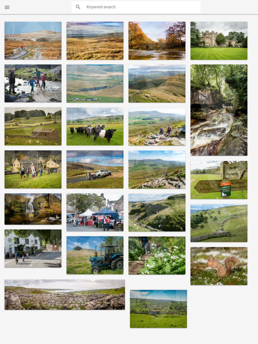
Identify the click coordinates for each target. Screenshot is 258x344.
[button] (7, 7)
